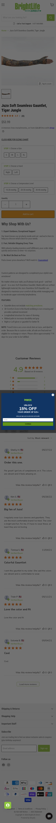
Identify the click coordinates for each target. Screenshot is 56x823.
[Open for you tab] (7, 805)
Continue (28, 424)
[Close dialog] (53, 395)
